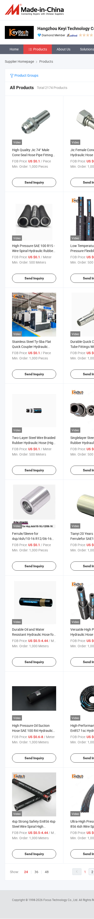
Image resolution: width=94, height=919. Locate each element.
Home (14, 49)
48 (47, 872)
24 (26, 872)
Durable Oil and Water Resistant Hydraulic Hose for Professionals (33, 634)
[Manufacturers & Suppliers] (35, 9)
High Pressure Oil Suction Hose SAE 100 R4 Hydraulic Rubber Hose (32, 730)
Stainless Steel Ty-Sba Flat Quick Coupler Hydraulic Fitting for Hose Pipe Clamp (32, 346)
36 (36, 872)
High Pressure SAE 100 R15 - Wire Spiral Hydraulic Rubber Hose (33, 250)
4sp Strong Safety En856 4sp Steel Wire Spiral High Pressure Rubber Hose (33, 826)
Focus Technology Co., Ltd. (61, 900)
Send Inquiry (34, 182)
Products (40, 49)
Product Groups (26, 75)
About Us (63, 49)
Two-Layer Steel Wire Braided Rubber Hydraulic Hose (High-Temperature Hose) (34, 442)
